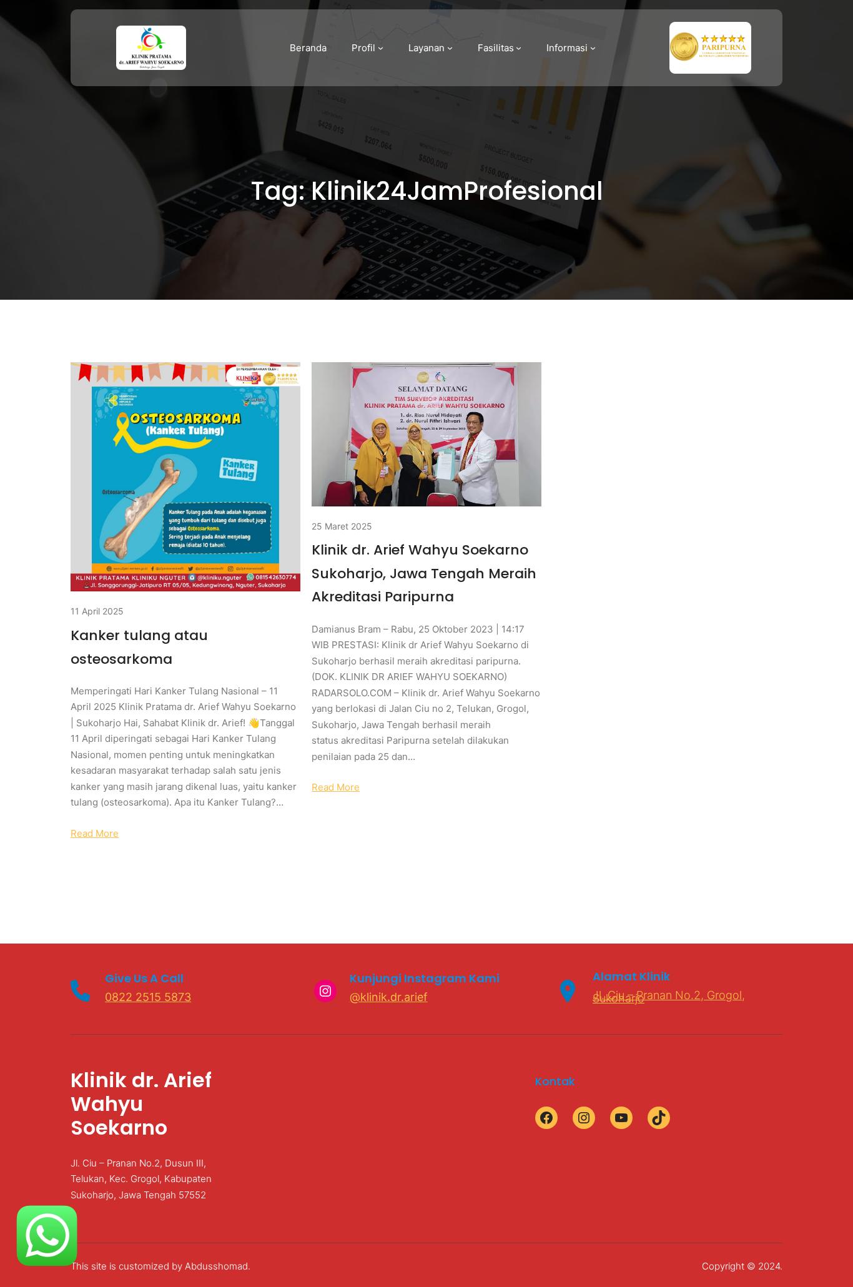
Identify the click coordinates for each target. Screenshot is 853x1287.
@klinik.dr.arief (389, 996)
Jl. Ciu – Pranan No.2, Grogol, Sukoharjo (669, 997)
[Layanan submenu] (450, 48)
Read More (95, 833)
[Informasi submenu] (593, 48)
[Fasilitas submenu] (518, 48)
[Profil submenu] (380, 48)
